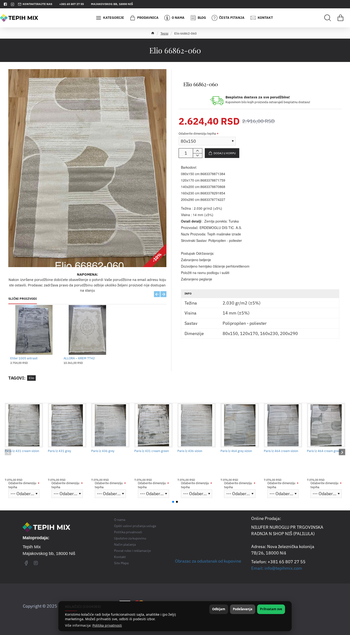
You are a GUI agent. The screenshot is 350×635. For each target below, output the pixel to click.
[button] (157, 294)
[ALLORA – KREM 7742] (87, 330)
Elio (31, 378)
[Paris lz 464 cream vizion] (283, 425)
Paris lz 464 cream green (324, 451)
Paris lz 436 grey (102, 451)
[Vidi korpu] (340, 18)
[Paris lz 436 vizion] (197, 425)
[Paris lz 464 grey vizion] (240, 425)
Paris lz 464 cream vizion (281, 451)
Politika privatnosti (107, 625)
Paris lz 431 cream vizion (22, 451)
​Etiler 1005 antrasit (24, 358)
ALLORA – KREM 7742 (79, 358)
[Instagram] (35, 562)
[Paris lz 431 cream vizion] (24, 425)
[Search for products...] (327, 18)
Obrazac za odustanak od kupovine (208, 561)
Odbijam (218, 609)
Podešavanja (242, 609)
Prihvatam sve (271, 609)
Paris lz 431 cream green (151, 451)
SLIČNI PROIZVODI (22, 299)
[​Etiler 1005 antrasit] (34, 330)
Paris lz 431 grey (59, 451)
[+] (197, 150)
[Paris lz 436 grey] (110, 425)
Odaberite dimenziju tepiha (197, 134)
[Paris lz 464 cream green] (326, 425)
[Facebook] (26, 562)
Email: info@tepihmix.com (276, 568)
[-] (197, 155)
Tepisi (164, 33)
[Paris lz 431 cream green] (153, 425)
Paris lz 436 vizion (189, 451)
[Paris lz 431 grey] (67, 425)
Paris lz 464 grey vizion (236, 451)
